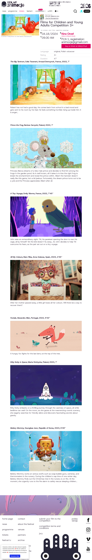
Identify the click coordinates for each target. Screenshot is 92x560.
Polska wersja (75, 519)
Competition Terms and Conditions (49, 527)
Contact (21, 518)
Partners (22, 534)
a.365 (50, 11)
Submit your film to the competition (49, 519)
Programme (7, 529)
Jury (41, 533)
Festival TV (6, 540)
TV (57, 11)
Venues (21, 529)
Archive (21, 540)
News (4, 11)
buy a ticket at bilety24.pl (76, 46)
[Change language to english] (85, 11)
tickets (21, 11)
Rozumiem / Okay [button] (15, 556)
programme (12, 11)
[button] (30, 11)
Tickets (5, 534)
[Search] (75, 11)
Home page (7, 518)
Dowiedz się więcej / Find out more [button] (18, 552)
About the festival (26, 524)
